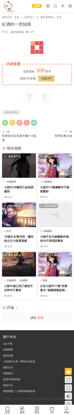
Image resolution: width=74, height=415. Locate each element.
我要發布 (8, 373)
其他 (44, 280)
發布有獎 (8, 355)
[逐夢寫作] (8, 6)
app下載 (7, 343)
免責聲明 (8, 349)
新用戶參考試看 (11, 379)
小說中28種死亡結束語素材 (19, 189)
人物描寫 (11, 181)
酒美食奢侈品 (11, 112)
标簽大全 (8, 385)
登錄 (40, 318)
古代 (8, 230)
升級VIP (46, 78)
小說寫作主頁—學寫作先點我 (19, 361)
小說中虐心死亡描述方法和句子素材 (18, 288)
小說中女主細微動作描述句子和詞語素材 (54, 238)
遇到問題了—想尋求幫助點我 (19, 391)
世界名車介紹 (63, 135)
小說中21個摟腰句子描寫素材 (54, 189)
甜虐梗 (24, 280)
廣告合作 (8, 367)
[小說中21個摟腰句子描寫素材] (55, 165)
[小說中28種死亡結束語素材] (19, 165)
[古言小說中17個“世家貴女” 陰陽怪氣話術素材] (55, 264)
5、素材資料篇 (15, 32)
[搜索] (55, 6)
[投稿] (48, 6)
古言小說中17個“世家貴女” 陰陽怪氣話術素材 (54, 288)
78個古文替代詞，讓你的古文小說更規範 (19, 238)
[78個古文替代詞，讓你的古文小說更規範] (19, 215)
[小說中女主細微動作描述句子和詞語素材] (55, 215)
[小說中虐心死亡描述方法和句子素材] (19, 264)
